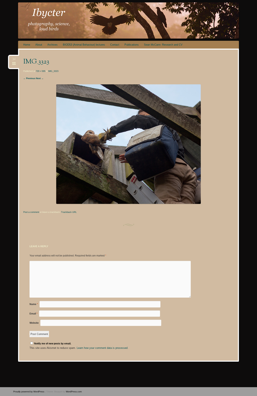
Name (34, 304)
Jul (14, 60)
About (38, 44)
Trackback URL (69, 212)
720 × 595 (40, 71)
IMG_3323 (53, 71)
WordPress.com (74, 391)
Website (34, 322)
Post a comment (31, 212)
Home (26, 44)
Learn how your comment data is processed (102, 347)
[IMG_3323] (128, 202)
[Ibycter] (121, 20)
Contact (114, 44)
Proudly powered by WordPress (28, 391)
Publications (131, 44)
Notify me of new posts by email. (52, 343)
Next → (40, 78)
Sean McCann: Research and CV (163, 44)
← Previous (29, 78)
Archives (52, 44)
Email (34, 313)
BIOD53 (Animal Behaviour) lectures (84, 44)
